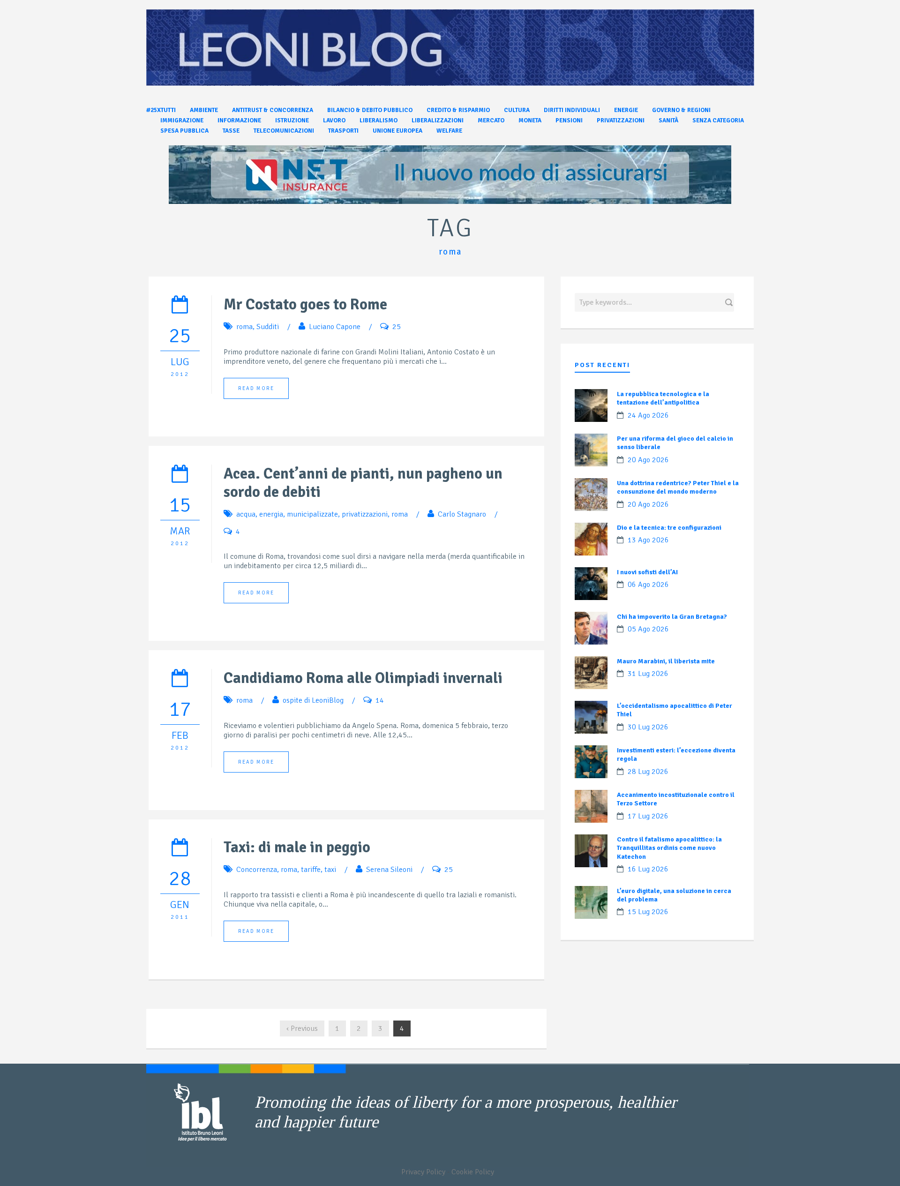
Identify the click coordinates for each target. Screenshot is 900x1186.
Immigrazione (181, 120)
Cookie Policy (472, 1172)
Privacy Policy (423, 1172)
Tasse (231, 131)
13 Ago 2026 (648, 540)
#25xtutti (161, 110)
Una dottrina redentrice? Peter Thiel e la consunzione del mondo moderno (678, 487)
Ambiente (204, 110)
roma (244, 326)
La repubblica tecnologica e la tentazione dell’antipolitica (663, 398)
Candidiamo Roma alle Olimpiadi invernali (363, 678)
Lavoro (334, 120)
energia (271, 514)
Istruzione (292, 120)
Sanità (668, 120)
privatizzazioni (365, 514)
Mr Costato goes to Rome (305, 304)
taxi (330, 869)
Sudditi (267, 326)
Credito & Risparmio (458, 110)
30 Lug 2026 (648, 727)
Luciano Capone (334, 326)
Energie (626, 110)
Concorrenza (256, 869)
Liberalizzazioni (438, 120)
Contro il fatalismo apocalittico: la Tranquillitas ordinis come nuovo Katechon (669, 847)
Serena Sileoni (389, 869)
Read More (256, 388)
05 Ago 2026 (648, 629)
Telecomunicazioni (284, 131)
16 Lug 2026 (648, 869)
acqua (245, 514)
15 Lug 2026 (648, 911)
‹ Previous (302, 1028)
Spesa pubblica (184, 131)
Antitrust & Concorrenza (272, 110)
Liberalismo (379, 120)
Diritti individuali (572, 110)
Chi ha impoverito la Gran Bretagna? (672, 617)
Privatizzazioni (621, 120)
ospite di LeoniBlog (313, 700)
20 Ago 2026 (648, 460)
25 (396, 326)
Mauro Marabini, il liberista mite (666, 661)
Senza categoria (718, 120)
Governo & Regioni (681, 110)
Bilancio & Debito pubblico (369, 110)
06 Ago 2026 (648, 584)
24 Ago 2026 (648, 415)
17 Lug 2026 (648, 816)
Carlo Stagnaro (462, 514)
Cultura (517, 110)
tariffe (311, 869)
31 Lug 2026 (648, 673)
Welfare (449, 131)
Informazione (239, 120)
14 (379, 700)
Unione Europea (397, 131)
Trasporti (343, 131)
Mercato (491, 120)
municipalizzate (312, 514)
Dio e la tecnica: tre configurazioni (669, 528)
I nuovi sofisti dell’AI (647, 572)
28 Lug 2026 (648, 771)
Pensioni (569, 120)
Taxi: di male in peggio (297, 847)
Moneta (529, 120)
